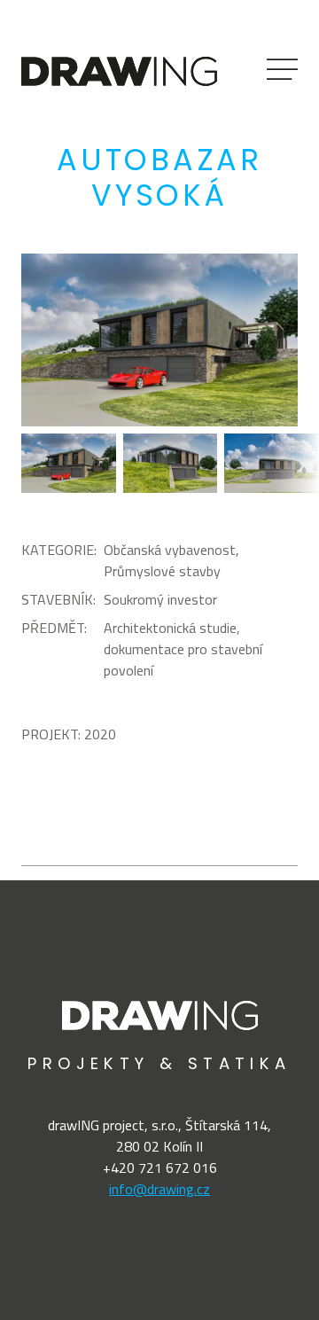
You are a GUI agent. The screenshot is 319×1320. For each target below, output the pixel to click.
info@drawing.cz (159, 1188)
